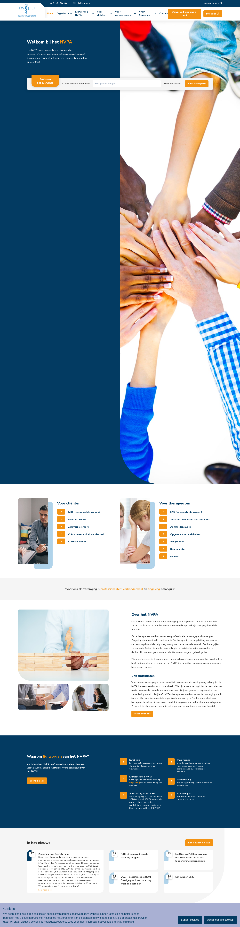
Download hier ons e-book (184, 13)
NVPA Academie (144, 13)
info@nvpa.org (83, 3)
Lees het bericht (45, 890)
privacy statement (124, 921)
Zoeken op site (211, 3)
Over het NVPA (76, 519)
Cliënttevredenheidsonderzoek (86, 534)
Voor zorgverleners (123, 13)
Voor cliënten (101, 13)
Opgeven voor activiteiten (185, 534)
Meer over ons (142, 713)
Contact (163, 13)
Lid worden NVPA (81, 13)
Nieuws (174, 556)
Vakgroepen (177, 541)
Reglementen (178, 549)
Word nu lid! (37, 780)
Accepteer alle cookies (220, 919)
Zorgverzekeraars (78, 526)
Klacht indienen (77, 541)
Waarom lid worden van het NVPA (190, 519)
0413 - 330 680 (60, 3)
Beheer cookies (190, 919)
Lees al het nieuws (199, 842)
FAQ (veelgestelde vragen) (83, 512)
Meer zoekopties (172, 83)
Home (50, 13)
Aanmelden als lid (181, 526)
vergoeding (134, 782)
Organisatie (63, 13)
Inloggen (211, 13)
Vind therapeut (197, 83)
